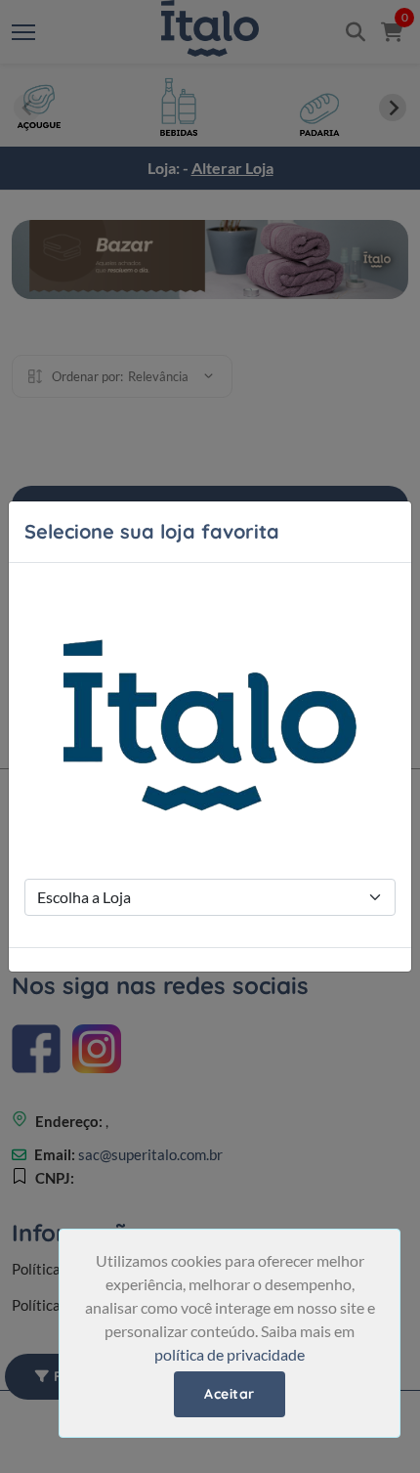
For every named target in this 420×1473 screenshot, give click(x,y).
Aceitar (229, 1394)
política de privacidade (229, 1354)
